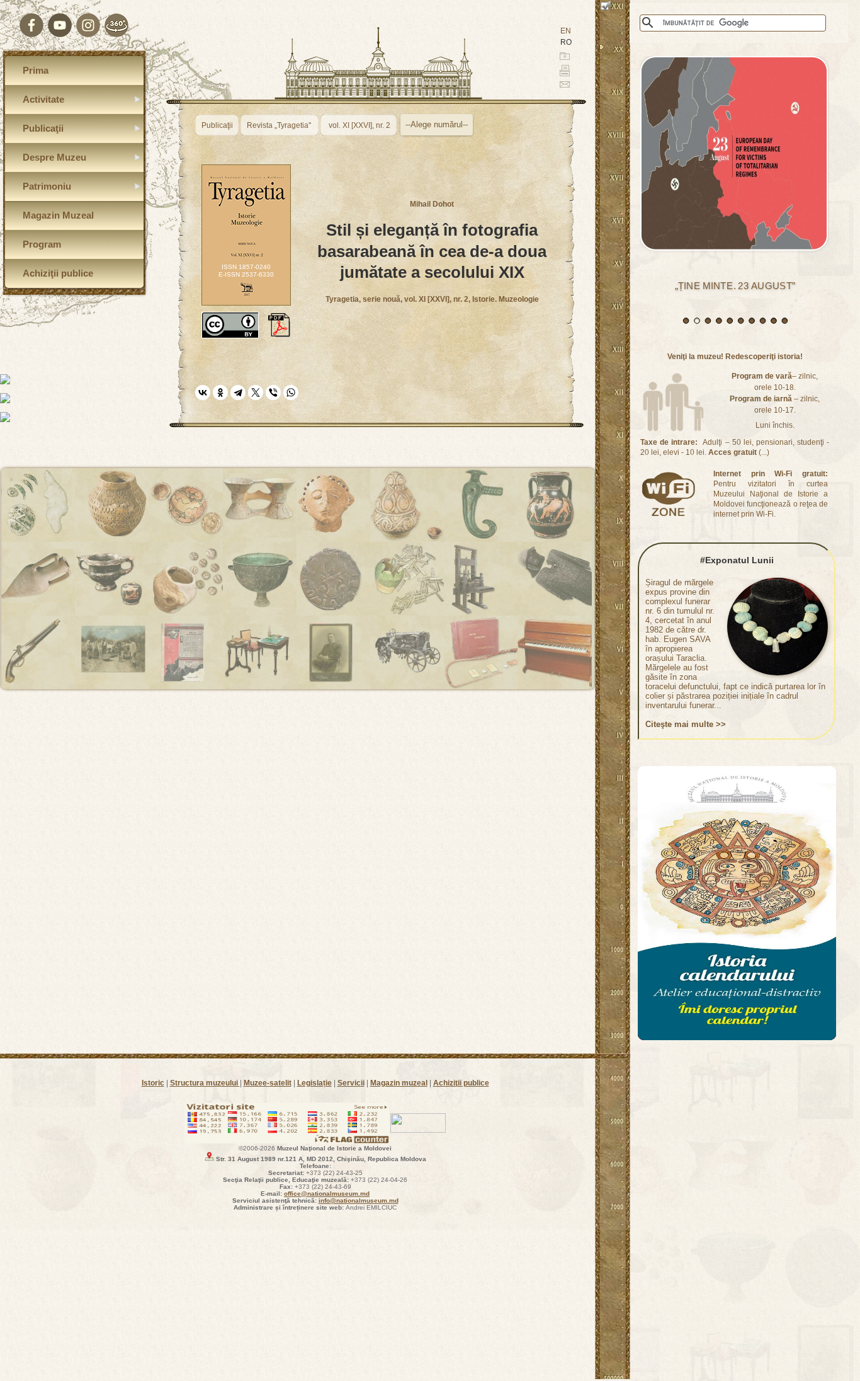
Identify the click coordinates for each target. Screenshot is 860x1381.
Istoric (153, 1083)
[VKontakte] (202, 392)
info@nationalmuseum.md (359, 1200)
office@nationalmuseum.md (327, 1193)
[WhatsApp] (290, 392)
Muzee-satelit (267, 1083)
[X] (255, 392)
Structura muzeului (205, 1083)
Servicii (351, 1083)
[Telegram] (238, 392)
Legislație (314, 1083)
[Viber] (273, 392)
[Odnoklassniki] (220, 392)
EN (565, 30)
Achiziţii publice (461, 1083)
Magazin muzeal (398, 1083)
